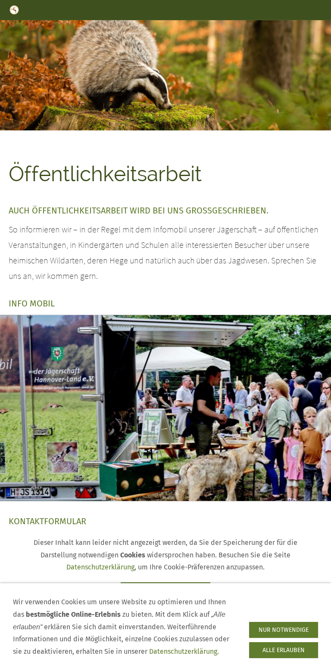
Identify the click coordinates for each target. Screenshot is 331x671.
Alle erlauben (283, 650)
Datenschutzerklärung (100, 567)
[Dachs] (148, 137)
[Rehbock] (182, 137)
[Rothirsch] (157, 137)
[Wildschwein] (174, 137)
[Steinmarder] (165, 137)
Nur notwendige (284, 630)
